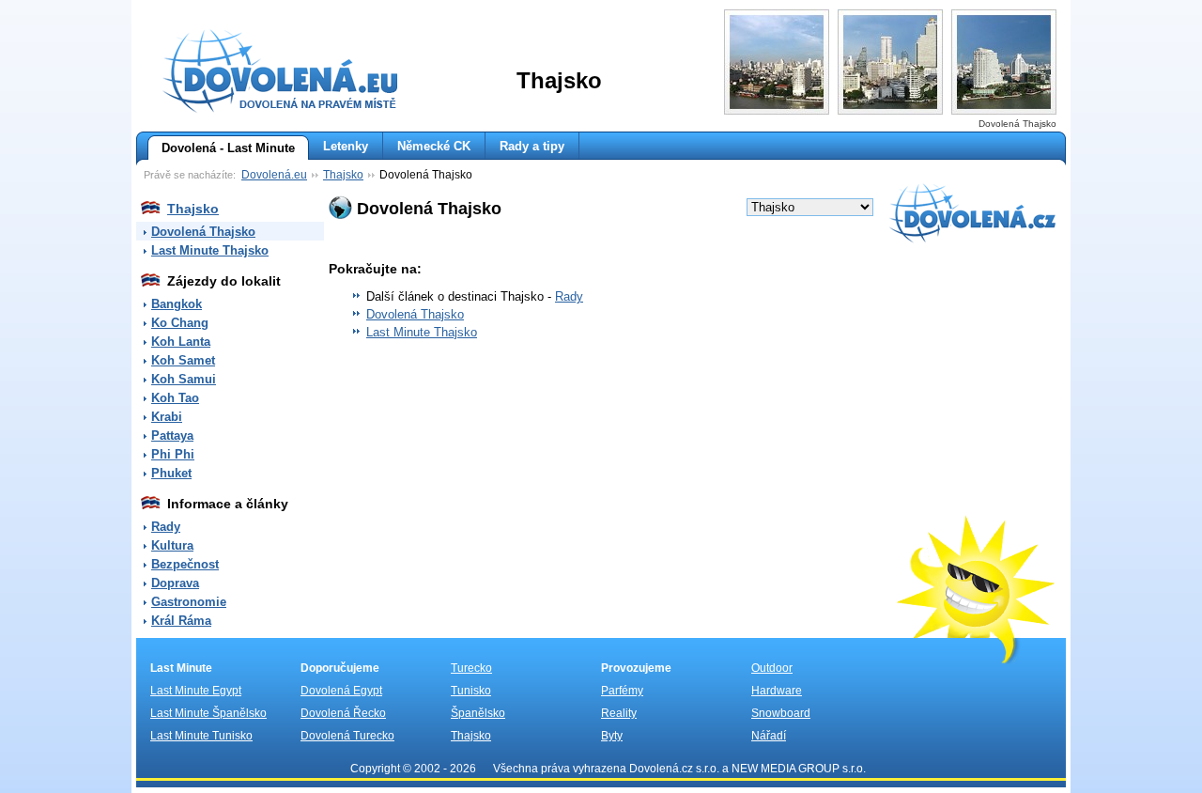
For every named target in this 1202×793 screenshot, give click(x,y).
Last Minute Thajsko (210, 250)
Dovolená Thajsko (203, 232)
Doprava (175, 583)
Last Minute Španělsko (208, 713)
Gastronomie (188, 602)
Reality (619, 713)
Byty (612, 735)
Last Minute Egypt (195, 690)
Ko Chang (179, 323)
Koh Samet (183, 360)
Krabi (166, 417)
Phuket (171, 473)
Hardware (776, 690)
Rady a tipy (532, 146)
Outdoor (772, 668)
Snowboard (780, 713)
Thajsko (343, 174)
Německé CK (433, 146)
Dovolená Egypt (341, 690)
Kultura (172, 545)
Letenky (345, 146)
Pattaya (172, 435)
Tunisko (471, 690)
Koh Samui (183, 379)
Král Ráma (181, 621)
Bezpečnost (185, 564)
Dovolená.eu (274, 174)
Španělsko (478, 713)
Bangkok (176, 304)
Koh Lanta (180, 341)
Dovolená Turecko (347, 735)
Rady (165, 527)
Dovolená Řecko (343, 713)
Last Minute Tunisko (201, 735)
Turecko (471, 668)
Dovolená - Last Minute (228, 148)
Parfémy (622, 690)
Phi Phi (172, 454)
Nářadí (768, 735)
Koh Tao (175, 398)
